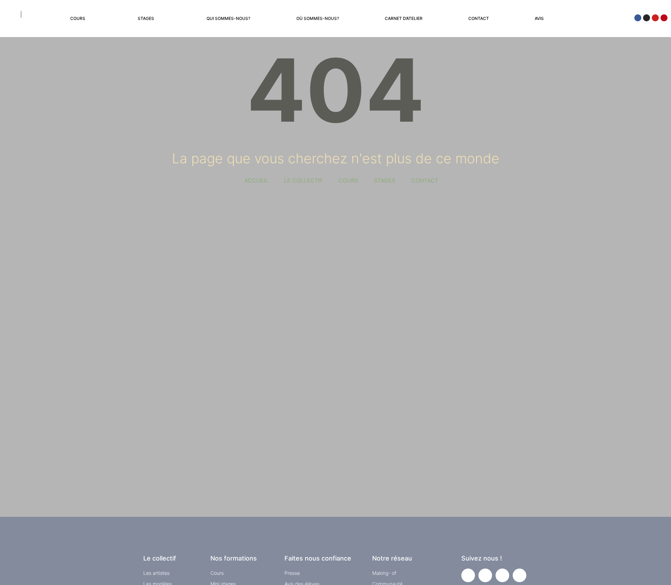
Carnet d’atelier (404, 18)
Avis (539, 18)
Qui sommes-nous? (228, 18)
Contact (478, 18)
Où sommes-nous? (317, 18)
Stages (146, 18)
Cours (77, 18)
